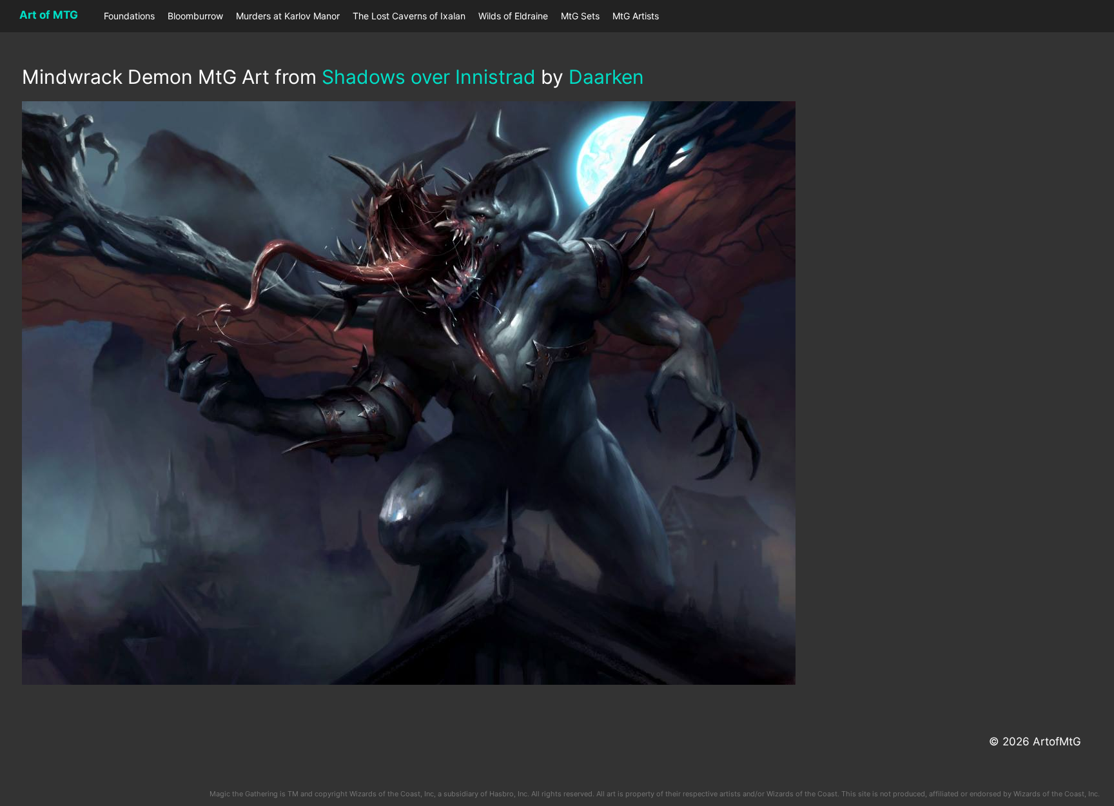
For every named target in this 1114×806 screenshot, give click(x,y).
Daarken (606, 76)
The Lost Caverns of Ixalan (409, 15)
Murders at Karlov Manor (288, 15)
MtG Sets (580, 15)
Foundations (129, 15)
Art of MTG (48, 14)
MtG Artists (635, 15)
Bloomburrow (195, 15)
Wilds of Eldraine (513, 15)
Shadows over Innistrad (429, 76)
